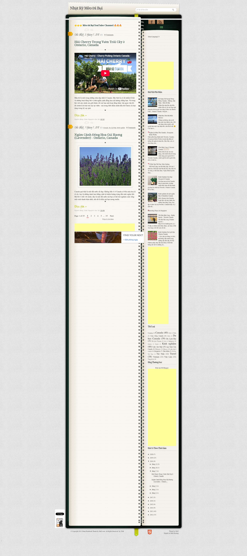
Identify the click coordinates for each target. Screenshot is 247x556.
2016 (152, 501)
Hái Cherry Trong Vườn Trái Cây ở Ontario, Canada (99, 43)
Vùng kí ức (151, 359)
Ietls (165, 341)
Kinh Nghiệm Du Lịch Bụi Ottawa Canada (166, 233)
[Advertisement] (104, 227)
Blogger (166, 368)
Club (170, 333)
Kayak (156, 344)
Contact (161, 27)
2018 (152, 461)
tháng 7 (154, 471)
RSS (160, 21)
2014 (152, 508)
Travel (173, 353)
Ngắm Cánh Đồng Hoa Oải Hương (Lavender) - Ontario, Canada (98, 136)
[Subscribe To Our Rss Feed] (59, 527)
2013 (152, 511)
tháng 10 (155, 468)
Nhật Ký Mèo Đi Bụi (86, 8)
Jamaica (150, 344)
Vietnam (156, 357)
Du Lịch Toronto (156, 341)
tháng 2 (154, 493)
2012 (152, 515)
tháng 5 (154, 486)
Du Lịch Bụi (112, 128)
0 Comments (108, 35)
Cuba (174, 333)
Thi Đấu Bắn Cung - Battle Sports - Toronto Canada (166, 216)
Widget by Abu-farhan (108, 219)
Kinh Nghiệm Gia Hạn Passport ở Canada (165, 178)
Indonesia (171, 341)
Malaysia (157, 349)
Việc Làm (168, 357)
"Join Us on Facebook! (151, 21)
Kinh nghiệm (121, 128)
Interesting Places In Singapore (157, 210)
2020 (152, 454)
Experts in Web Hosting (171, 533)
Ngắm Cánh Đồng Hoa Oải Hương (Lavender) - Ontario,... (162, 480)
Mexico (165, 349)
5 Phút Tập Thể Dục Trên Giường (159, 164)
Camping (150, 333)
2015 (152, 504)
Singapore (157, 351)
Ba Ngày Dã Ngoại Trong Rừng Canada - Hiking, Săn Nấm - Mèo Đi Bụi (166, 101)
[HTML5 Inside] (149, 532)
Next (112, 215)
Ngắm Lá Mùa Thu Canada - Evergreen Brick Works (161, 133)
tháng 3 (154, 489)
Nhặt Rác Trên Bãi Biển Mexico (165, 116)
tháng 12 (155, 464)
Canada (105, 128)
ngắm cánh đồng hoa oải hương (108, 100)
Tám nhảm (166, 351)
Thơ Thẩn (160, 354)
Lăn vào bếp (157, 347)
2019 (152, 458)
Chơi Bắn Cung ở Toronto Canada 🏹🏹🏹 (166, 148)
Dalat (168, 336)
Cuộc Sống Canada (156, 336)
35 (107, 215)
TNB (122, 531)
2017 (152, 497)
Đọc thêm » (80, 115)
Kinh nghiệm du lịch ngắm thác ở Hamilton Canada (166, 195)
